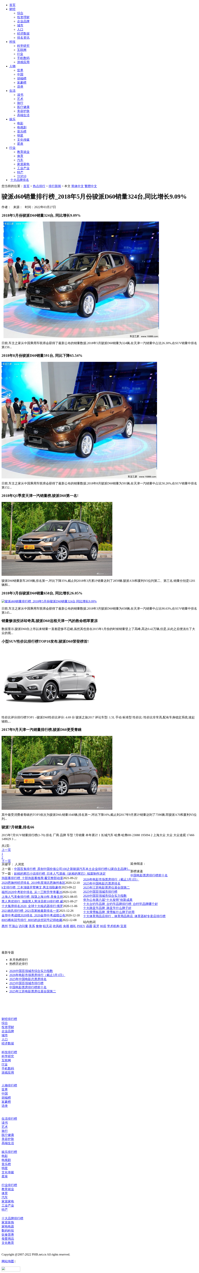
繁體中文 (91, 186)
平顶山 (13, 926)
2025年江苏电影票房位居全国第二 (106, 887)
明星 (20, 135)
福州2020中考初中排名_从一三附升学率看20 (32, 892)
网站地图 (8, 1261)
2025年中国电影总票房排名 (101, 883)
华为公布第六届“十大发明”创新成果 (108, 899)
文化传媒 (23, 139)
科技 (12, 41)
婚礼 (73, 926)
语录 (20, 86)
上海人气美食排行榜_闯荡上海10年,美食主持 (32, 896)
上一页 (6, 850)
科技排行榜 (9, 1052)
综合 (20, 13)
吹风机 (57, 926)
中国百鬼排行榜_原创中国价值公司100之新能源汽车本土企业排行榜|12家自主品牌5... (72, 869)
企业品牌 (23, 21)
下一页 (6, 861)
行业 (12, 147)
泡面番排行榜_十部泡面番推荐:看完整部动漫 (32, 878)
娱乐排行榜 (9, 1151)
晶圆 (89, 926)
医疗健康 (23, 107)
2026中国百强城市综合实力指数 (105, 895)
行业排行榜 (9, 1185)
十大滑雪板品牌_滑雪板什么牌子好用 (108, 912)
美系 (32, 926)
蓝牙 (96, 926)
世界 (20, 70)
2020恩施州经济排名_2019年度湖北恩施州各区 (33, 882)
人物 (12, 66)
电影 (20, 123)
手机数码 (23, 58)
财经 (12, 9)
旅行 (20, 103)
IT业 (20, 54)
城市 (20, 25)
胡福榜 (21, 78)
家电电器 (8, 1226)
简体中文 (77, 186)
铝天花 (47, 926)
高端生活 (23, 115)
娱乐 (12, 119)
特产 (20, 172)
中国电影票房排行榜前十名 (149, 875)
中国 (20, 74)
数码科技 (8, 1230)
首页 (12, 5)
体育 (20, 156)
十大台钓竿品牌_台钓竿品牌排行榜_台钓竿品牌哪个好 (120, 904)
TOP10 (21, 176)
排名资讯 (23, 37)
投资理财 (23, 17)
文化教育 (8, 1242)
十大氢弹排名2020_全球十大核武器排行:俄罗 (32, 906)
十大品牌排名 (19, 179)
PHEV (81, 926)
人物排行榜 (9, 1085)
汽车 (20, 160)
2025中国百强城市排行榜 (100, 891)
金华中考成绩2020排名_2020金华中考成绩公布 (33, 915)
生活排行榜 (9, 1118)
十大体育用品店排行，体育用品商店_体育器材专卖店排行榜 (124, 916)
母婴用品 (8, 1238)
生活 (12, 90)
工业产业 (23, 168)
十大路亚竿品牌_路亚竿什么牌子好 (107, 908)
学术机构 (113, 926)
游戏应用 (23, 62)
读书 (20, 94)
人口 (20, 29)
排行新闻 (55, 186)
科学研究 (23, 45)
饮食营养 (8, 1234)
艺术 (20, 98)
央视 (66, 926)
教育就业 (23, 152)
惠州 (5, 926)
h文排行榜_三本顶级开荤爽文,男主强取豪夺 (31, 887)
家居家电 (23, 164)
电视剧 (21, 127)
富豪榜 (21, 82)
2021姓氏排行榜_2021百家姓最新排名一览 (30, 910)
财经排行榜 (9, 1019)
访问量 (23, 926)
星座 (20, 143)
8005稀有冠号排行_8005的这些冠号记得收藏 (32, 920)
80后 (103, 926)
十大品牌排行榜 (12, 1218)
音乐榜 (21, 131)
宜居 (123, 926)
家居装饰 (8, 1222)
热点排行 (39, 186)
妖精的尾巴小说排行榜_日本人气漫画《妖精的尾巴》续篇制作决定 (60, 873)
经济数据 (23, 33)
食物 (39, 926)
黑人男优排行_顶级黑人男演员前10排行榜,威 (32, 901)
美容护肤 (23, 111)
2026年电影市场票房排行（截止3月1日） (111, 879)
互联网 (21, 49)
